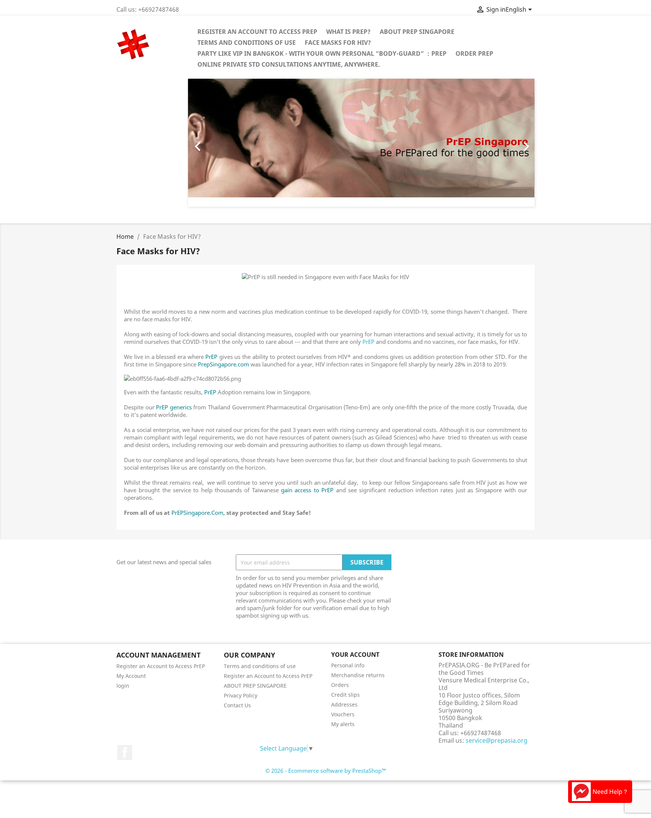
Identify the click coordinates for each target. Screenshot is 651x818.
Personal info (347, 665)
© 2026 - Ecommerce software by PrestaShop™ (325, 770)
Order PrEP (474, 53)
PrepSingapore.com (223, 364)
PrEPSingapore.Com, (198, 512)
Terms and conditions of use (246, 42)
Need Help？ (610, 791)
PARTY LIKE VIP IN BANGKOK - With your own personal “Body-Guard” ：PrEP (321, 53)
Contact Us (237, 705)
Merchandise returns (358, 675)
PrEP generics (174, 407)
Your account (355, 654)
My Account (131, 675)
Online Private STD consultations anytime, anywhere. (288, 64)
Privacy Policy (240, 695)
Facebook (124, 752)
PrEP (367, 341)
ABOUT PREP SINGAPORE (417, 31)
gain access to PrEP (306, 490)
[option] (361, 143)
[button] (214, 143)
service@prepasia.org (496, 740)
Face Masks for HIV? (338, 42)
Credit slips (345, 694)
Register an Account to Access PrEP (257, 31)
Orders (340, 684)
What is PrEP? (348, 31)
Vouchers (343, 714)
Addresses (344, 704)
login (122, 685)
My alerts (343, 724)
